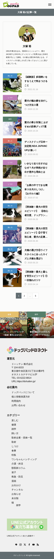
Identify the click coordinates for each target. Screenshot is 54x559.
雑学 (10, 119)
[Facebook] (29, 544)
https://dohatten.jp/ (26, 381)
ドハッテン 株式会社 (22, 364)
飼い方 (10, 76)
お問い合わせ (18, 405)
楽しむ (10, 141)
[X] (24, 544)
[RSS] (37, 544)
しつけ (10, 97)
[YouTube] (33, 544)
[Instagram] (20, 544)
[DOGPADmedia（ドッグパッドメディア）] (11, 4)
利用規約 (16, 401)
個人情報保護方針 (21, 396)
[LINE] (16, 544)
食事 (9, 314)
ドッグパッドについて (23, 392)
